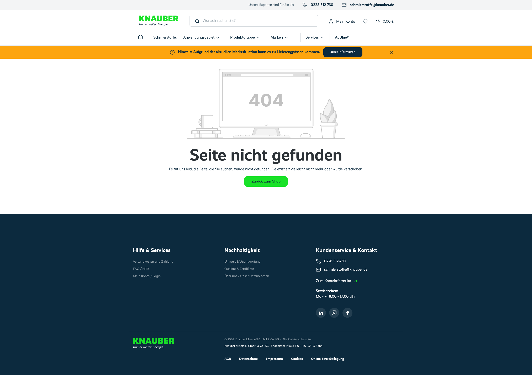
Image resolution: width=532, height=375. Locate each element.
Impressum (274, 359)
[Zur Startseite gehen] (159, 21)
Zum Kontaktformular (333, 281)
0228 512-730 (322, 5)
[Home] (143, 37)
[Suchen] (196, 21)
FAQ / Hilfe (141, 269)
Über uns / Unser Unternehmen (246, 276)
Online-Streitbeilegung (327, 359)
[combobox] (260, 21)
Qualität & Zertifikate (239, 269)
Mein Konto (345, 21)
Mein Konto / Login (147, 276)
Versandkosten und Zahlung (153, 261)
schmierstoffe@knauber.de (372, 5)
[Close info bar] (391, 52)
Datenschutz (248, 359)
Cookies (297, 359)
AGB (227, 359)
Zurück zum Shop (266, 181)
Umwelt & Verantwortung (242, 261)
